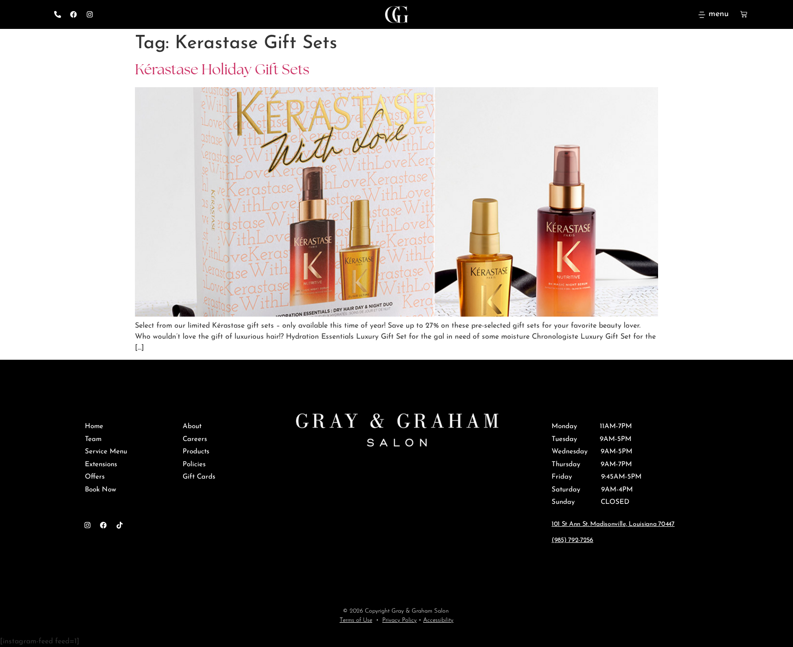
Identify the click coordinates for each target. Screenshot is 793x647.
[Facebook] (73, 15)
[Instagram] (89, 15)
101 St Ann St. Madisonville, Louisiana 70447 (613, 524)
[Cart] (738, 14)
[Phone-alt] (57, 15)
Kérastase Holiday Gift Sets (222, 70)
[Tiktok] (119, 525)
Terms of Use (356, 620)
